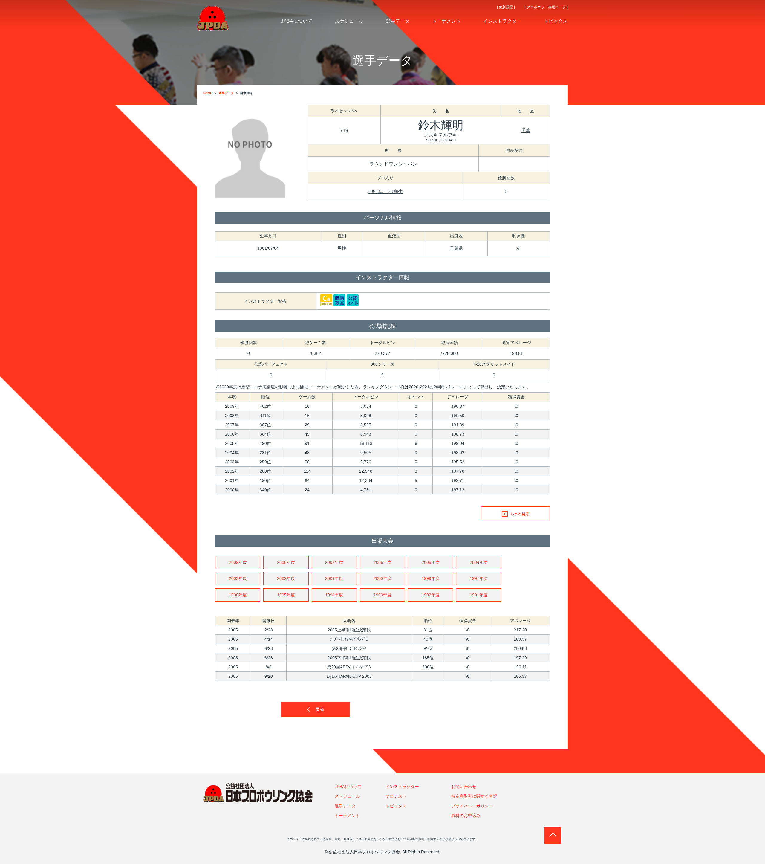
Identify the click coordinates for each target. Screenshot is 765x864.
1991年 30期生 (385, 191)
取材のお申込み (466, 815)
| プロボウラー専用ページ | (546, 7)
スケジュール (347, 796)
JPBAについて (348, 786)
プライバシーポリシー (472, 806)
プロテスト (395, 796)
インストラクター (402, 786)
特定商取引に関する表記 (474, 796)
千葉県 (456, 248)
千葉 (525, 130)
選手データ (345, 806)
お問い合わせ (463, 786)
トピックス (395, 806)
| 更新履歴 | (506, 7)
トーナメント (347, 815)
